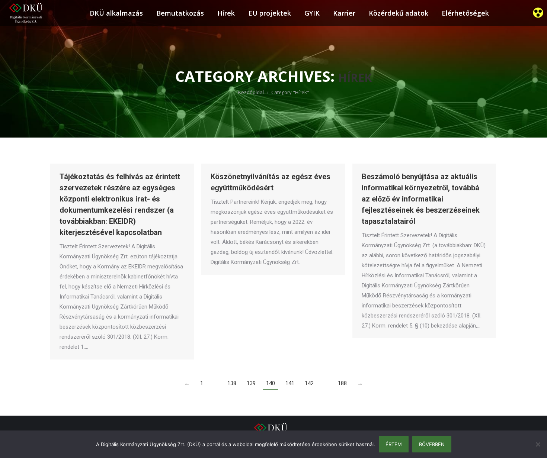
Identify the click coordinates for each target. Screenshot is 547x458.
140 (270, 383)
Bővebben (432, 444)
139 (251, 383)
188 (342, 383)
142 (309, 383)
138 (231, 383)
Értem (394, 444)
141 (289, 383)
